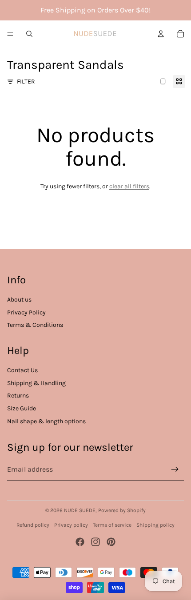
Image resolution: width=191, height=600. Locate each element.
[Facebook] (80, 541)
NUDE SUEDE (80, 510)
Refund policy (32, 525)
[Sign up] (175, 469)
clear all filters (129, 186)
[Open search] (29, 34)
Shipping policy (155, 525)
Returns (18, 395)
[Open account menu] (161, 34)
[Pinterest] (111, 541)
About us (19, 299)
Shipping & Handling (36, 383)
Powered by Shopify (122, 510)
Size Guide (21, 408)
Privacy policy (71, 525)
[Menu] (10, 34)
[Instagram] (95, 541)
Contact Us (22, 370)
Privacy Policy (26, 312)
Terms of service (112, 525)
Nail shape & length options (46, 421)
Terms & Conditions (35, 325)
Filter (26, 81)
